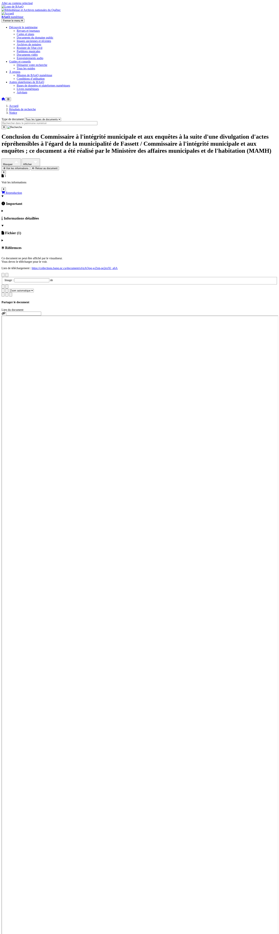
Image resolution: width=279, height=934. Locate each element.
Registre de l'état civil (29, 47)
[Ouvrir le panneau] (4, 172)
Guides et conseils (20, 61)
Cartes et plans (25, 34)
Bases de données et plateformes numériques (43, 85)
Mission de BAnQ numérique (34, 75)
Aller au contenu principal (17, 3)
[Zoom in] (3, 291)
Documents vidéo (27, 54)
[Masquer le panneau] (4, 189)
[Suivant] (6, 275)
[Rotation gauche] (3, 287)
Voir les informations (16, 168)
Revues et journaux (28, 30)
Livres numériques (28, 89)
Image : (9, 280)
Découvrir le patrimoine (23, 27)
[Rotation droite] (6, 287)
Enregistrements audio (30, 58)
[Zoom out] (6, 291)
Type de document (13, 119)
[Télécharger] (3, 295)
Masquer (8, 164)
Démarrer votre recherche (32, 65)
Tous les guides (26, 68)
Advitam (22, 92)
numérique (12, 16)
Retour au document (46, 168)
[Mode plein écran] (10, 295)
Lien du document (12, 309)
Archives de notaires (29, 44)
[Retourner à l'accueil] (4, 99)
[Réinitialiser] (4, 127)
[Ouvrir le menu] (8, 99)
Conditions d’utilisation (31, 78)
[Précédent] (3, 275)
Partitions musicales (28, 51)
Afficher (27, 164)
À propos (14, 71)
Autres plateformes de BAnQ (26, 82)
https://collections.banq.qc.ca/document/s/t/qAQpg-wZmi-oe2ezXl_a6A (75, 268)
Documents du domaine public (35, 37)
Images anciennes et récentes (34, 41)
